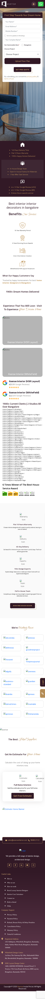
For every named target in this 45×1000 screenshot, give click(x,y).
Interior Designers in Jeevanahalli (12, 456)
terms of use (9, 78)
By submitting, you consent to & (21, 77)
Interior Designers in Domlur (32, 447)
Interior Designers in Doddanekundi (12, 447)
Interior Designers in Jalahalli (30, 454)
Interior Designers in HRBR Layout (31, 470)
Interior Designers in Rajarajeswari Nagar (14, 480)
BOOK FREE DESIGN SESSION (22, 605)
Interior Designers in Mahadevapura (12, 423)
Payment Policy (12, 919)
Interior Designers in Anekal (31, 438)
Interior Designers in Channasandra (12, 477)
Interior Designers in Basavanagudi (12, 442)
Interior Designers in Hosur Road (11, 454)
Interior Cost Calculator (15, 894)
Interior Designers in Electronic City (12, 412)
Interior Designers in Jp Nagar (30, 414)
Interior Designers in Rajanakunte (12, 464)
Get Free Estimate (23, 795)
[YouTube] (27, 865)
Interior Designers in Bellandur (11, 419)
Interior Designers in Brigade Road (12, 445)
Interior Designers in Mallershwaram (13, 473)
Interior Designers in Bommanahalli (12, 444)
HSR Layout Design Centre (14, 963)
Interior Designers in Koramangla (11, 421)
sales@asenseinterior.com (17, 840)
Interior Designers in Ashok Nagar (12, 440)
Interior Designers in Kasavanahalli (12, 435)
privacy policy (32, 76)
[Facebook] (15, 865)
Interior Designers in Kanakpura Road (13, 416)
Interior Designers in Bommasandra (12, 433)
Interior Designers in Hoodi (30, 421)
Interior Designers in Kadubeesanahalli (13, 437)
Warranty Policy (12, 930)
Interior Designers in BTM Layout (31, 468)
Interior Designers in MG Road (11, 470)
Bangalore (27, 45)
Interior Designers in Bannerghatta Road (14, 428)
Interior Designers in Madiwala (32, 457)
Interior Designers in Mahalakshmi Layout (14, 459)
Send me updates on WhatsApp (16, 36)
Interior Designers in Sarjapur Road (12, 411)
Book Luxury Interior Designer (17, 890)
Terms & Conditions (14, 934)
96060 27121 (35, 840)
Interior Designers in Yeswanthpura (30, 461)
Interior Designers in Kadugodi (31, 456)
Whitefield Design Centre (14, 953)
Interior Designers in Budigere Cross (12, 425)
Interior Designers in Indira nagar (31, 419)
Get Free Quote (22, 69)
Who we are (11, 883)
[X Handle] (9, 865)
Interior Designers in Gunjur (32, 449)
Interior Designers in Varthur (10, 461)
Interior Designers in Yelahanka (11, 418)
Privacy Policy (12, 915)
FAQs (9, 906)
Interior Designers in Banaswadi (11, 468)
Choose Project (9, 49)
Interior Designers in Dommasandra (12, 449)
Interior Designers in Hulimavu (11, 430)
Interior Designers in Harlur (10, 426)
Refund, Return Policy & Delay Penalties (21, 922)
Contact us (10, 898)
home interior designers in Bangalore (22, 281)
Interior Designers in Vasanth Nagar (12, 463)
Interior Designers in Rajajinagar (11, 475)
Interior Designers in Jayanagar (11, 471)
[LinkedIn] (21, 865)
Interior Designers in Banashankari (12, 432)
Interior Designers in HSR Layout (11, 414)
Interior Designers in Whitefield (11, 409)
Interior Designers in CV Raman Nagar (13, 452)
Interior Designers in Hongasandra (12, 451)
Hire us (9, 879)
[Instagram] (33, 865)
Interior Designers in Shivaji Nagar (12, 478)
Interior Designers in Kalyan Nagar (12, 457)
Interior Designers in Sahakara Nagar (12, 466)
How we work (11, 886)
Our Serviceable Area (11, 45)
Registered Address (11, 939)
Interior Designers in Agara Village (12, 438)
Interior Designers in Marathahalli (31, 418)
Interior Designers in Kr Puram (32, 425)
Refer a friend (11, 902)
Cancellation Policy (14, 926)
